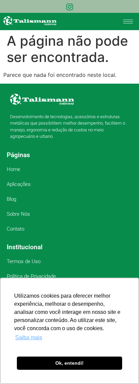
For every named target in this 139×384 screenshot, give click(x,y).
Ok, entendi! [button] (69, 363)
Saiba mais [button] (28, 337)
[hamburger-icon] (128, 21)
